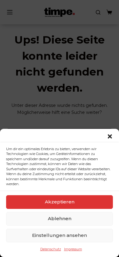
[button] (110, 136)
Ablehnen (59, 218)
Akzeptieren (59, 202)
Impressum (73, 249)
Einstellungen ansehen (59, 235)
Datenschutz (50, 249)
